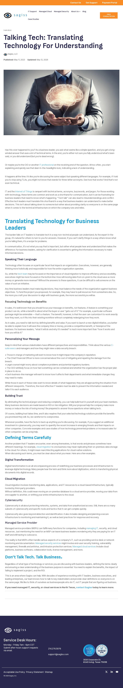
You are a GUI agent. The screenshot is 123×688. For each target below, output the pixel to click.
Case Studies (33, 19)
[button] (107, 672)
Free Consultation (109, 15)
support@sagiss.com (58, 654)
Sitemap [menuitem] (49, 672)
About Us (75, 11)
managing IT (92, 528)
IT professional (46, 165)
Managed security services (48, 543)
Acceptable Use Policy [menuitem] (14, 672)
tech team (22, 274)
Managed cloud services (84, 546)
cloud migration (43, 447)
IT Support (32, 11)
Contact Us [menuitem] (75, 2)
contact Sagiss (84, 587)
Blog (84, 11)
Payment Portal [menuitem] (109, 2)
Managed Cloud (45, 11)
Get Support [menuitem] (91, 2)
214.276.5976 (54, 648)
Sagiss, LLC (12, 54)
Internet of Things (23, 191)
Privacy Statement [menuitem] (35, 672)
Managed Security (61, 11)
